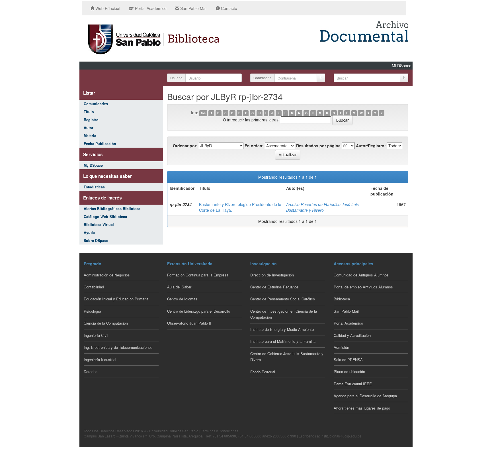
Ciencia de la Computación (106, 323)
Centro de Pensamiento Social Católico (282, 299)
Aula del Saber (179, 287)
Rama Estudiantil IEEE (353, 383)
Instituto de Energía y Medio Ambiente (282, 329)
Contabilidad (94, 287)
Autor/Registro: (371, 145)
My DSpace (93, 165)
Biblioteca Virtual (99, 224)
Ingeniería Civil (96, 335)
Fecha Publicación (100, 143)
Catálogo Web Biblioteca (105, 216)
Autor (88, 127)
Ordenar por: (185, 145)
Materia (90, 135)
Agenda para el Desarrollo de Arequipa (365, 395)
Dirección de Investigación (272, 275)
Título (89, 111)
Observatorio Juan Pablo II (189, 323)
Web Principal (107, 8)
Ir (321, 77)
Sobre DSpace (96, 240)
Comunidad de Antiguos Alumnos (361, 275)
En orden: (254, 145)
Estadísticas (94, 187)
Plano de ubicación (349, 371)
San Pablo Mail (193, 8)
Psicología (92, 311)
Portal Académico (150, 8)
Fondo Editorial (262, 371)
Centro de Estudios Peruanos (274, 287)
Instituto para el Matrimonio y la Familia (282, 341)
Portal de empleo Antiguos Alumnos (363, 287)
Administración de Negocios (107, 275)
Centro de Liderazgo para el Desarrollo (198, 311)
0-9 (203, 113)
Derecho (90, 371)
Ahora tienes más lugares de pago (362, 408)
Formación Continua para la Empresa (197, 275)
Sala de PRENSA (348, 359)
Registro (91, 119)
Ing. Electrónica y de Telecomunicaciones (118, 347)
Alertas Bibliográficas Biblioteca (112, 208)
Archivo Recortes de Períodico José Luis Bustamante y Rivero (322, 207)
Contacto (228, 8)
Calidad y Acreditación (352, 335)
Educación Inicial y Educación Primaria (116, 299)
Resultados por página (318, 145)
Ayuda (89, 232)
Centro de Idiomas (182, 299)
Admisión (341, 347)
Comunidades (96, 103)
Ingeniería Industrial (100, 359)
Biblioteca (342, 299)
